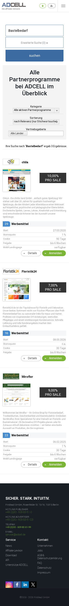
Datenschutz (44, 567)
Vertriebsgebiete (36, 129)
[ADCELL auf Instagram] (9, 584)
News (9, 545)
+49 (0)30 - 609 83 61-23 (19, 519)
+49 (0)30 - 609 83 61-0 (19, 512)
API (7, 560)
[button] (34, 56)
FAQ (39, 563)
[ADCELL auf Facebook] (17, 584)
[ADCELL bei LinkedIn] (25, 584)
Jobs (40, 550)
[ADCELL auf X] (33, 584)
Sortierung (36, 117)
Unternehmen (45, 545)
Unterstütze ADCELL (17, 564)
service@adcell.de (15, 534)
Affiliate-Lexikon (14, 550)
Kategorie (36, 106)
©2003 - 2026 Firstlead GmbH (34, 597)
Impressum (43, 572)
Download (11, 555)
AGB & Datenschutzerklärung (49, 557)
